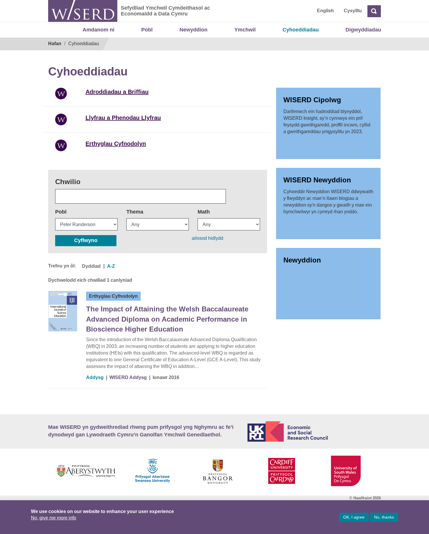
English (325, 10)
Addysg (95, 377)
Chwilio (68, 182)
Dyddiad (91, 266)
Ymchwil (245, 30)
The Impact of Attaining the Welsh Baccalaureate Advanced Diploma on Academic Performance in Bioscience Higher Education (167, 319)
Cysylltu (353, 10)
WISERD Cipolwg (312, 100)
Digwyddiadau (363, 30)
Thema (134, 212)
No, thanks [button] (384, 517)
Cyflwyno (85, 240)
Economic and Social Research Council (314, 431)
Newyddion (193, 30)
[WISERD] (82, 11)
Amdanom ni (98, 30)
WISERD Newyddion (317, 180)
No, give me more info (53, 517)
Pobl (147, 30)
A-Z (111, 266)
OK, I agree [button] (354, 517)
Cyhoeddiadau (300, 30)
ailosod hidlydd (207, 238)
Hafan (54, 43)
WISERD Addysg (128, 377)
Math (204, 212)
